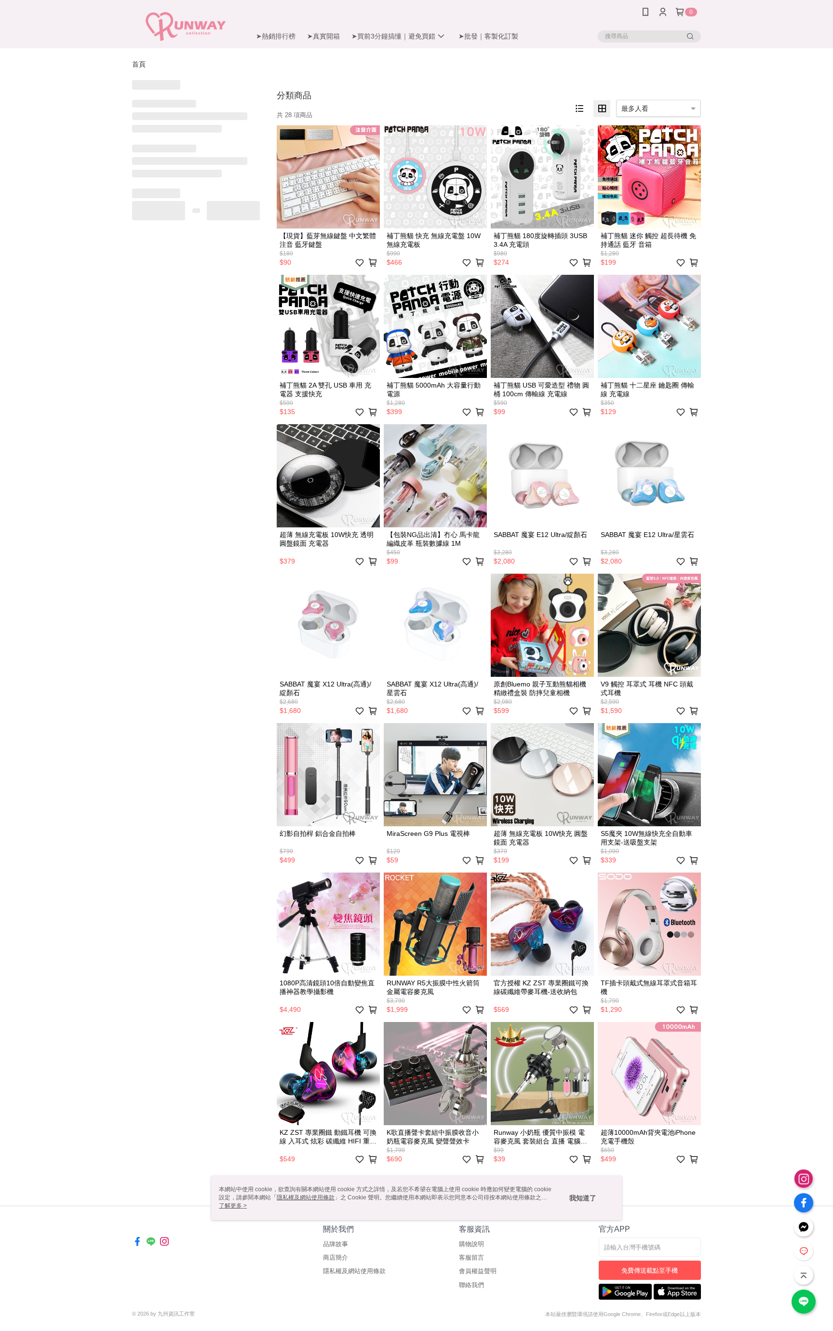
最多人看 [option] (634, 108)
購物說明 (471, 1244)
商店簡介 (335, 1257)
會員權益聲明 (478, 1271)
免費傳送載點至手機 (649, 1270)
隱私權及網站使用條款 (354, 1271)
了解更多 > (233, 1205)
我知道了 (582, 1198)
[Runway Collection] (185, 25)
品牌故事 (335, 1244)
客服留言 (471, 1257)
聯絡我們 (471, 1285)
